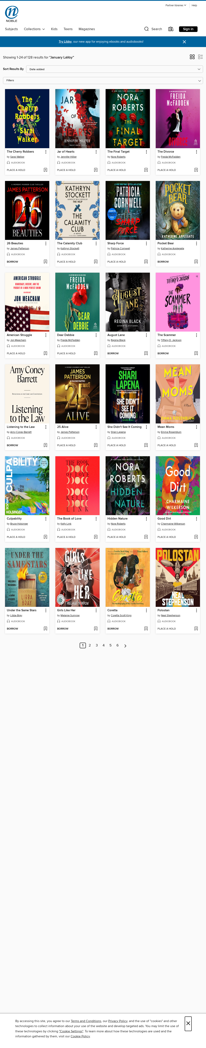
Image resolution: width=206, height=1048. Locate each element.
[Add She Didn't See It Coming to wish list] (145, 445)
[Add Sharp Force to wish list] (145, 262)
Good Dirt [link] (164, 519)
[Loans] (171, 30)
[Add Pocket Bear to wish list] (196, 262)
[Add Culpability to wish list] (45, 537)
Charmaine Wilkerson (173, 523)
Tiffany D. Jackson (171, 340)
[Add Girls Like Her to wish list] (95, 629)
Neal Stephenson (170, 615)
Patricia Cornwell (120, 248)
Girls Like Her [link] (66, 610)
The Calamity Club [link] (69, 243)
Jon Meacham (18, 340)
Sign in (188, 29)
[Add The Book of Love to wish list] (95, 537)
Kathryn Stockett (70, 248)
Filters (10, 80)
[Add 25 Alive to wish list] (95, 445)
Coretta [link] (112, 610)
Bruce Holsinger (19, 523)
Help (194, 5)
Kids (54, 29)
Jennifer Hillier (69, 156)
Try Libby (65, 42)
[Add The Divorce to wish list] (196, 170)
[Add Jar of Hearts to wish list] (95, 170)
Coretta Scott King (121, 615)
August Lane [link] (116, 335)
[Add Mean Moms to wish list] (196, 445)
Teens (68, 29)
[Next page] (125, 645)
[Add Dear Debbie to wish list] (95, 353)
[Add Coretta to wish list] (145, 629)
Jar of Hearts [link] (65, 152)
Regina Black (118, 340)
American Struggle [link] (19, 335)
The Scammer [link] (167, 335)
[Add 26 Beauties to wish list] (45, 262)
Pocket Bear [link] (166, 243)
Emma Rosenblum (171, 432)
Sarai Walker (17, 156)
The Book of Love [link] (69, 519)
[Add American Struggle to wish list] (45, 353)
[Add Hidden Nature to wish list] (145, 537)
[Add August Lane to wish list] (145, 353)
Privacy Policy (117, 1021)
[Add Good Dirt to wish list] (196, 537)
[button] (176, 5)
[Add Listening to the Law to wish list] (45, 445)
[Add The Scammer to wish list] (196, 353)
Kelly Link (66, 523)
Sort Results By (13, 69)
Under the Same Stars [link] (21, 610)
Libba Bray (16, 615)
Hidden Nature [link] (117, 519)
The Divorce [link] (166, 152)
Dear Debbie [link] (65, 335)
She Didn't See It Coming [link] (124, 427)
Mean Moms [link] (166, 427)
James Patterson (19, 248)
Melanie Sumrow (70, 615)
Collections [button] (33, 29)
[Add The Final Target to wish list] (145, 170)
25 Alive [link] (62, 427)
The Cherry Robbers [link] (20, 152)
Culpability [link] (14, 519)
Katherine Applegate (172, 248)
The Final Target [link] (118, 152)
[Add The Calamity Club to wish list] (95, 262)
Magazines (87, 29)
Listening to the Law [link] (21, 427)
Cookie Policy (80, 1036)
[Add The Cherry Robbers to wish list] (45, 170)
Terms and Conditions (86, 1021)
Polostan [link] (164, 610)
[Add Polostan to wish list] (196, 629)
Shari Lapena (118, 432)
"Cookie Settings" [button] (71, 1031)
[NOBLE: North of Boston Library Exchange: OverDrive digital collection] (11, 14)
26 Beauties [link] (15, 243)
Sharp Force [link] (115, 243)
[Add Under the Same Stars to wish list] (45, 629)
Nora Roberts (118, 156)
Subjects (11, 29)
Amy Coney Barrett (21, 432)
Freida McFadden (170, 156)
